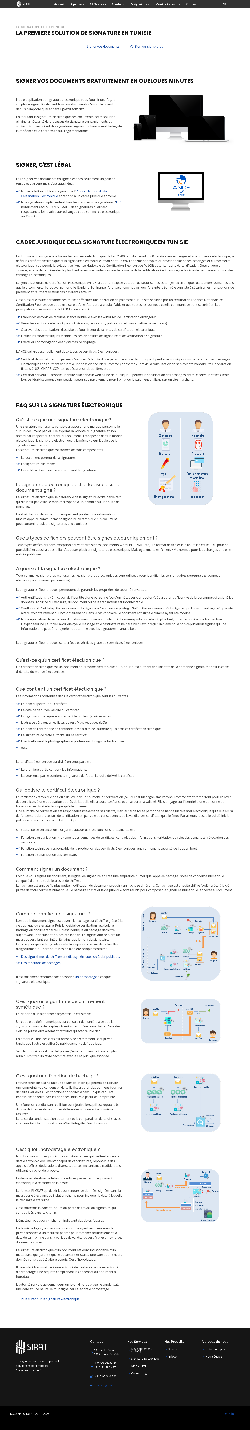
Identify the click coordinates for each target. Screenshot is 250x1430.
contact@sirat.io (104, 1385)
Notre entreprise (215, 1349)
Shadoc (173, 1349)
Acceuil (59, 4)
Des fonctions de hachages (41, 963)
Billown (173, 1356)
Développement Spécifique (141, 1350)
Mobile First (138, 1366)
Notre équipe (213, 1356)
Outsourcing (139, 1373)
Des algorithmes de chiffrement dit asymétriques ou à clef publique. (70, 956)
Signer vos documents (103, 46)
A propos (77, 4)
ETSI (119, 202)
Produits (118, 4)
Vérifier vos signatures (146, 46)
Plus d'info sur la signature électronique (50, 1299)
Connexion (193, 4)
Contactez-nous (168, 4)
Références (98, 4)
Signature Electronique (145, 1358)
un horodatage (86, 977)
